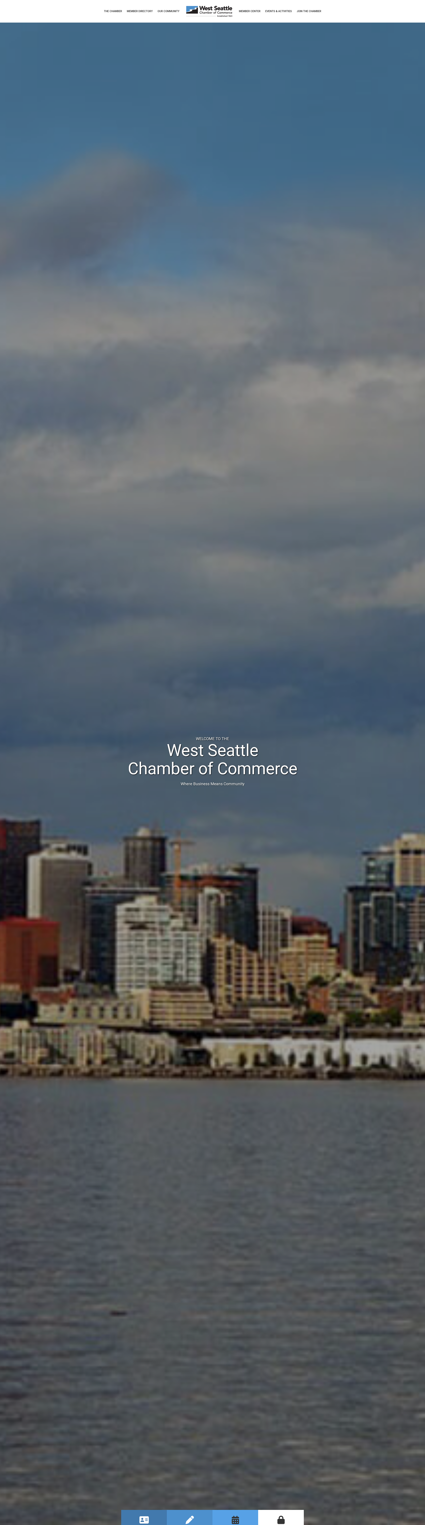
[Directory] (144, 1522)
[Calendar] (235, 1522)
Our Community (168, 11)
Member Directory (140, 11)
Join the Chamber (309, 11)
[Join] (190, 1522)
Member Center (249, 11)
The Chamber (113, 11)
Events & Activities (278, 11)
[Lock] (281, 1522)
